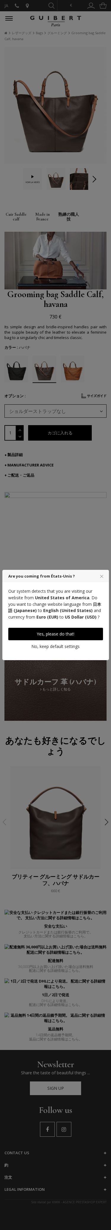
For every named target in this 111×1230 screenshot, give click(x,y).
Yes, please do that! (55, 634)
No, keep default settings (55, 646)
